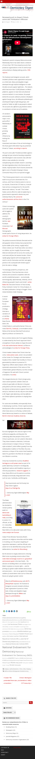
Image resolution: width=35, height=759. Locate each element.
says (8, 221)
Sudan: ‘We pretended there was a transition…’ (10, 680)
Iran (20, 639)
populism (11, 658)
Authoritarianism (14, 669)
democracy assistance (19, 629)
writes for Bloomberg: (20, 549)
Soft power (25, 662)
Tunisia (7, 665)
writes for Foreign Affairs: (10, 236)
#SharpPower (10, 584)
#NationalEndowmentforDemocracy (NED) (12, 620)
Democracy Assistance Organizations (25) (17, 739)
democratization (13, 631)
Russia (13, 662)
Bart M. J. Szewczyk (12, 329)
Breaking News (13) (11, 727)
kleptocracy (15, 642)
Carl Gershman (12, 624)
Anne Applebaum (22, 622)
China (20, 624)
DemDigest (7, 22)
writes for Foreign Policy (22, 348)
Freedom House (24, 634)
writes (14, 375)
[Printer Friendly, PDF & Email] (29, 612)
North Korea (5, 658)
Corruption (16, 626)
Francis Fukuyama (13, 634)
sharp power (19, 662)
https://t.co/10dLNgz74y (13, 488)
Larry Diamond (22, 641)
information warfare (12, 636)
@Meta (21, 593)
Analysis (6, 669)
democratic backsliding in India (6, 515)
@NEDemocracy (27, 620)
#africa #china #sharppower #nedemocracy (16, 671)
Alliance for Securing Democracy (10, 622)
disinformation (22, 631)
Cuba (11, 629)
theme (7, 319)
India (24, 669)
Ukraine (11, 665)
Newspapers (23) (10, 730)
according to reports (20, 148)
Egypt (30, 631)
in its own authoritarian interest (12, 345)
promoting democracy (13, 660)
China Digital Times (26, 624)
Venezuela (18, 665)
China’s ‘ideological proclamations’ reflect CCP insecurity (24, 680)
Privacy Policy (17, 747)
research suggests (22, 471)
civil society (5, 626)
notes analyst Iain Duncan (10, 532)
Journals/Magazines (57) (12, 736)
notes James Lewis (12, 355)
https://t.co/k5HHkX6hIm (13, 596)
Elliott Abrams (5, 634)
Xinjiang (28, 669)
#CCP (27, 581)
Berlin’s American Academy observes (14, 416)
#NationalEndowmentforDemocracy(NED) (14, 618)
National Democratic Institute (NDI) (17, 644)
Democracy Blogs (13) (12, 733)
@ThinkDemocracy (16, 581)
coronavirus (11, 626)
